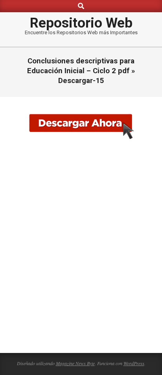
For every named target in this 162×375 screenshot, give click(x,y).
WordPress (133, 363)
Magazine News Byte (75, 363)
